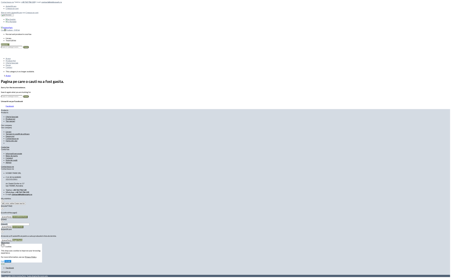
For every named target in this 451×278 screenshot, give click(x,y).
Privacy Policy (30, 257)
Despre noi (10, 136)
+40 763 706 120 (28, 2)
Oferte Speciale (12, 63)
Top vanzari (10, 121)
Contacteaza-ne (7, 2)
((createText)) (17, 227)
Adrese (8, 162)
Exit (2, 261)
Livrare (8, 132)
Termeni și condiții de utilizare (17, 134)
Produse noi (10, 119)
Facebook (10, 106)
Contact (9, 67)
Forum (8, 65)
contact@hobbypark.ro (51, 2)
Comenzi (9, 158)
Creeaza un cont (12, 8)
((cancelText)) (6, 217)
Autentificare (11, 6)
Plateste (5, 44)
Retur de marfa (12, 156)
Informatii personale (14, 153)
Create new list (13, 203)
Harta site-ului (11, 141)
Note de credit (11, 160)
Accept (7, 261)
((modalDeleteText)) (20, 217)
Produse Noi (11, 61)
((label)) (4, 224)
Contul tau (5, 147)
